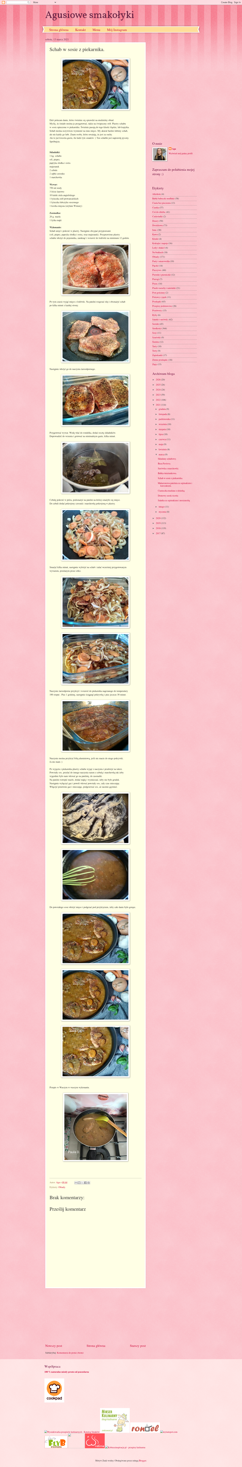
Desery (155, 220)
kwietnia (163, 449)
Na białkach (157, 252)
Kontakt (80, 29)
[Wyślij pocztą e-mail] (76, 1182)
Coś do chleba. (158, 211)
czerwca (163, 439)
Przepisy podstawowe (162, 305)
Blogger (142, 1460)
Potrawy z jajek (159, 297)
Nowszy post (53, 1346)
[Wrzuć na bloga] (79, 1182)
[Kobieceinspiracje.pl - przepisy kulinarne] (125, 1447)
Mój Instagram (117, 29)
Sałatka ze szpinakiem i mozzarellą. (174, 500)
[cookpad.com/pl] (54, 1401)
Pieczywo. (157, 270)
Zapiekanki (157, 355)
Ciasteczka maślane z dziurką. (171, 490)
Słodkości (156, 328)
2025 (158, 384)
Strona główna (58, 29)
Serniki (155, 323)
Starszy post (138, 1346)
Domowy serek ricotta (168, 495)
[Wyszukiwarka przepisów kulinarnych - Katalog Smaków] (72, 1431)
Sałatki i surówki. (160, 319)
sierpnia (162, 429)
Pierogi (155, 279)
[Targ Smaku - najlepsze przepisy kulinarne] (76, 1447)
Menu (96, 29)
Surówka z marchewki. (168, 468)
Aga (174, 148)
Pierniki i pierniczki (161, 274)
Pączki (155, 265)
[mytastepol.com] (168, 1431)
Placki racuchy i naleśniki (164, 288)
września (163, 424)
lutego (162, 506)
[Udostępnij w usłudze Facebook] (85, 1182)
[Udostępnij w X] (82, 1182)
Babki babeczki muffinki (163, 198)
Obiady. (62, 1187)
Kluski (155, 238)
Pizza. (155, 283)
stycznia (163, 511)
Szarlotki (156, 337)
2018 (158, 528)
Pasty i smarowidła (161, 261)
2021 (158, 404)
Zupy (154, 364)
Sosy (154, 332)
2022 (158, 399)
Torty (154, 350)
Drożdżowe (157, 225)
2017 (158, 533)
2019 (158, 523)
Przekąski (156, 301)
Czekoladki (157, 216)
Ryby (154, 315)
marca (162, 454)
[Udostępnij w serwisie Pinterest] (88, 1182)
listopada (163, 414)
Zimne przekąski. (160, 359)
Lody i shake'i (158, 247)
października (165, 419)
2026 (158, 379)
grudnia (162, 409)
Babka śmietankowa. (167, 473)
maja (161, 444)
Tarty (154, 346)
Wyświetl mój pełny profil (181, 153)
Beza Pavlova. (164, 463)
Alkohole (156, 194)
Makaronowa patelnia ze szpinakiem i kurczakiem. (175, 484)
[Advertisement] (95, 1316)
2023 (158, 394)
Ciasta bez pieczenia (161, 202)
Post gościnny (158, 292)
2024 (158, 389)
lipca (161, 434)
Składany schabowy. (167, 458)
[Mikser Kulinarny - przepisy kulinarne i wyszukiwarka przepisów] (115, 1431)
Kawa (155, 234)
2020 (158, 518)
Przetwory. (157, 310)
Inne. (154, 229)
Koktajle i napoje (160, 243)
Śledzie (155, 341)
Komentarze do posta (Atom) (70, 1352)
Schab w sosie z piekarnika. (170, 478)
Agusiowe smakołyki (89, 15)
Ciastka (155, 207)
